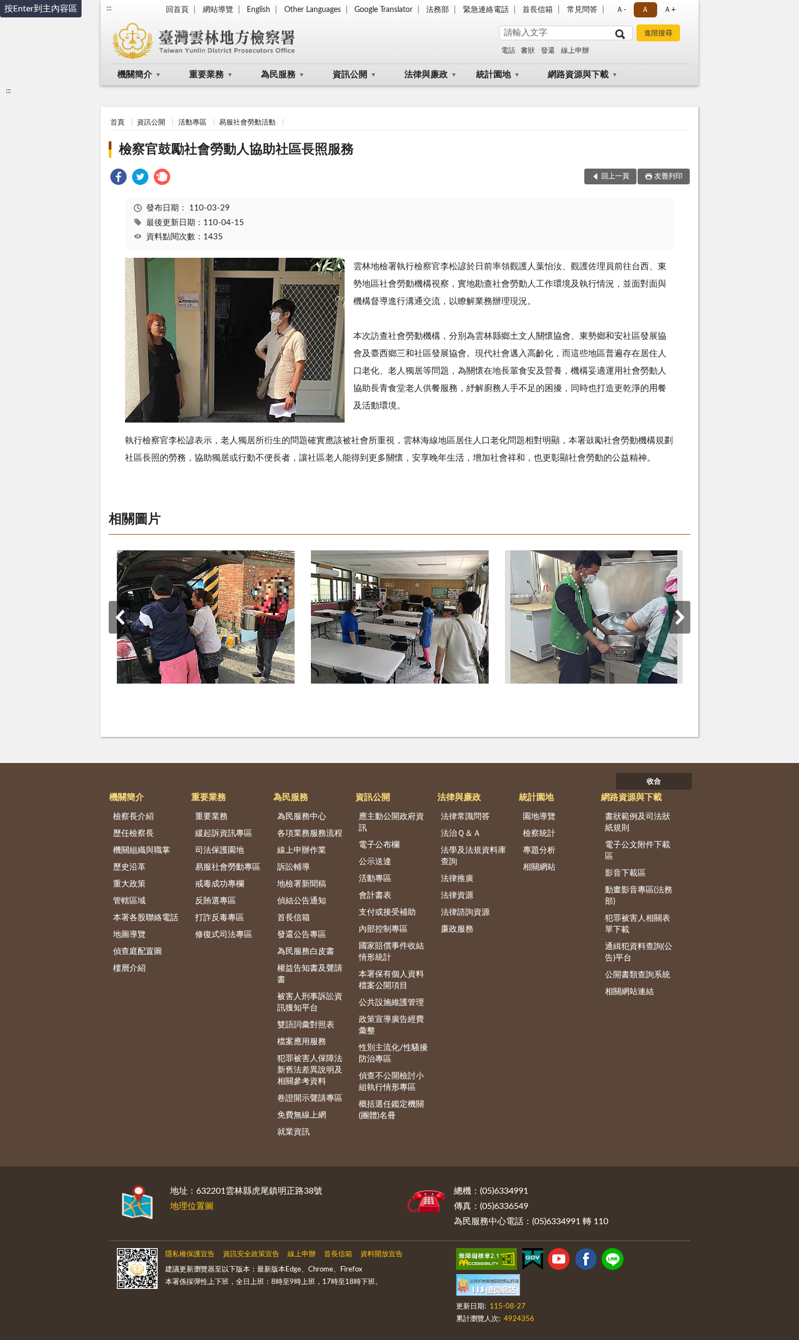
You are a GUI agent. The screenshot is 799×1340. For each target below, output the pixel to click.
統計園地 (493, 74)
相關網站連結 (629, 992)
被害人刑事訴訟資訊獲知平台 (309, 1002)
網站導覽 (218, 10)
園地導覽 (539, 816)
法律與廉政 (426, 74)
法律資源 (457, 895)
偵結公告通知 (301, 901)
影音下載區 (625, 873)
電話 (508, 50)
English (258, 10)
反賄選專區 (215, 901)
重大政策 (129, 884)
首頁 (117, 122)
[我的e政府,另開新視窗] (532, 1261)
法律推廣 (457, 878)
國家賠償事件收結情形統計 (391, 951)
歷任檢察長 (133, 833)
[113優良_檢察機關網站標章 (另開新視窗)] (488, 1287)
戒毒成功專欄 (219, 884)
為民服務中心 (301, 816)
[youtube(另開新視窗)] (559, 1261)
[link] (118, 179)
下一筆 (679, 617)
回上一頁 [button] (615, 176)
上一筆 (119, 617)
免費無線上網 (301, 1115)
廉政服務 (457, 929)
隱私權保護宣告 (190, 1254)
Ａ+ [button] (670, 10)
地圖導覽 (129, 934)
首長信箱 (537, 10)
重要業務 (206, 74)
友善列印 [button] (668, 176)
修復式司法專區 (223, 934)
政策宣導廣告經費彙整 (391, 1025)
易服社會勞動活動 (247, 122)
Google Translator (383, 10)
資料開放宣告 (381, 1254)
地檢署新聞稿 (301, 884)
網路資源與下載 (578, 74)
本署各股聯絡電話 (145, 918)
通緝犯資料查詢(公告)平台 (638, 952)
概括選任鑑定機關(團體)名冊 (391, 1110)
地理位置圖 (192, 1206)
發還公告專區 (301, 934)
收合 (654, 781)
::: (109, 8)
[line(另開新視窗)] (612, 1261)
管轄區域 (129, 901)
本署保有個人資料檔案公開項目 (391, 980)
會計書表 (375, 895)
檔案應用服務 (301, 1042)
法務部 (437, 10)
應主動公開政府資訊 (391, 822)
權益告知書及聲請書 (309, 974)
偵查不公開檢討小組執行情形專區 (391, 1081)
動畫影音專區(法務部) (638, 895)
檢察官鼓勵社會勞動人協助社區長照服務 (236, 149)
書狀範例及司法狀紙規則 (637, 822)
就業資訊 (293, 1132)
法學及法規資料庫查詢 (473, 856)
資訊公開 (350, 74)
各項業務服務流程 (309, 833)
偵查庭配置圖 (137, 951)
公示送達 (375, 862)
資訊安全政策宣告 (251, 1254)
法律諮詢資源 (465, 912)
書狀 (528, 50)
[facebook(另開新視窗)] (586, 1261)
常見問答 (582, 10)
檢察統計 (539, 833)
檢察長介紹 (133, 816)
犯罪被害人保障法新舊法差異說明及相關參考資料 (309, 1069)
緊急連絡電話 (486, 10)
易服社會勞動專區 (227, 867)
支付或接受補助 (387, 912)
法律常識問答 (465, 816)
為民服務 (278, 74)
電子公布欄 (379, 845)
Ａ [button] (645, 10)
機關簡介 (134, 74)
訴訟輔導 (293, 867)
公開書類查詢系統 (637, 975)
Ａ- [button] (621, 10)
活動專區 (192, 122)
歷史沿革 (129, 867)
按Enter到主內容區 (40, 8)
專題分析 (539, 850)
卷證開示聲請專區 (309, 1098)
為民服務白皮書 (305, 951)
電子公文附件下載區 (637, 850)
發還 (548, 50)
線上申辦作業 (301, 850)
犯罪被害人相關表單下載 (637, 924)
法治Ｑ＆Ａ (461, 833)
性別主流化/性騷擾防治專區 (393, 1053)
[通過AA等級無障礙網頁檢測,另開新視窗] (486, 1261)
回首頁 (177, 10)
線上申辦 (575, 50)
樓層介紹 (129, 968)
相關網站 (539, 867)
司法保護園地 (219, 850)
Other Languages (312, 10)
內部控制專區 (383, 929)
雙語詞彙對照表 (305, 1025)
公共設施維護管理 (391, 1002)
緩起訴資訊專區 (223, 833)
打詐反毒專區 (219, 918)
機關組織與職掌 (141, 850)
